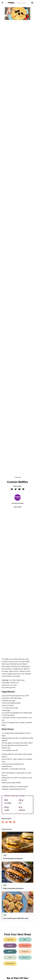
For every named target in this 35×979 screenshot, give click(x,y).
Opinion (25, 957)
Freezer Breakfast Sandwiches (13, 858)
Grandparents (10, 963)
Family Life (25, 951)
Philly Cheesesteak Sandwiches (13, 888)
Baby (25, 939)
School (10, 951)
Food (5, 855)
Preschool (25, 945)
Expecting (10, 939)
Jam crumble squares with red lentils (15, 918)
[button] (12, 489)
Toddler (10, 945)
